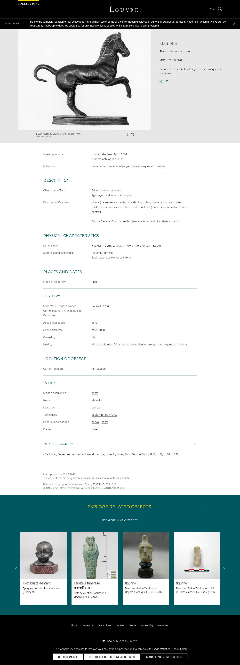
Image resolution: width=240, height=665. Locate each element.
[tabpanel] (120, 568)
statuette (97, 400)
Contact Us (87, 625)
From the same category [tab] (120, 520)
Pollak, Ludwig (100, 306)
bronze (96, 407)
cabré (105, 422)
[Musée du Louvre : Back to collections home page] (124, 9)
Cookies (120, 625)
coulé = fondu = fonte (104, 414)
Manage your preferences (164, 657)
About (74, 625)
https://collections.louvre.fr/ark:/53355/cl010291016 (86, 484)
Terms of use (104, 625)
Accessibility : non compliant (155, 625)
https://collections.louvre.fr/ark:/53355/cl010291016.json (92, 488)
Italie (94, 429)
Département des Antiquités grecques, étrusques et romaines (128, 166)
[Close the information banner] (234, 24)
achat (95, 393)
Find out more (179, 649)
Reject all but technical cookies (112, 657)
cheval (95, 422)
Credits (132, 625)
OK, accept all (68, 657)
